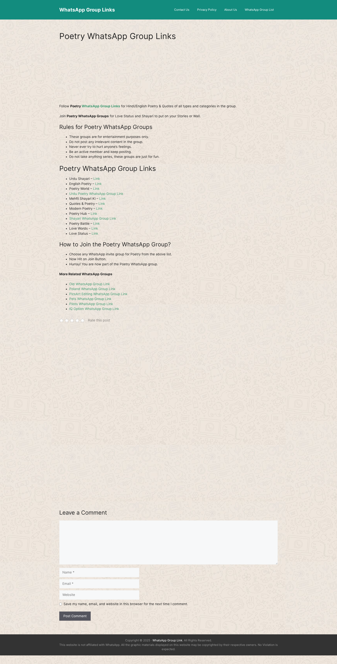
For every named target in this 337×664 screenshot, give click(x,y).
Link (96, 179)
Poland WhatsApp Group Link (92, 289)
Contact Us (181, 10)
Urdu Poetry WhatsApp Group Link (96, 194)
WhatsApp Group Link (167, 640)
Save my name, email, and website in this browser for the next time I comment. (126, 604)
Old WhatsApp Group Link (89, 284)
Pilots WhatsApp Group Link (91, 304)
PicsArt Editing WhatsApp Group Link (98, 294)
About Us (230, 10)
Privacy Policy (206, 10)
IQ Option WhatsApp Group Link (94, 309)
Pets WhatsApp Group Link (90, 299)
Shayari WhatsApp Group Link (92, 218)
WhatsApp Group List (259, 10)
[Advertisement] (168, 75)
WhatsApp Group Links (87, 10)
